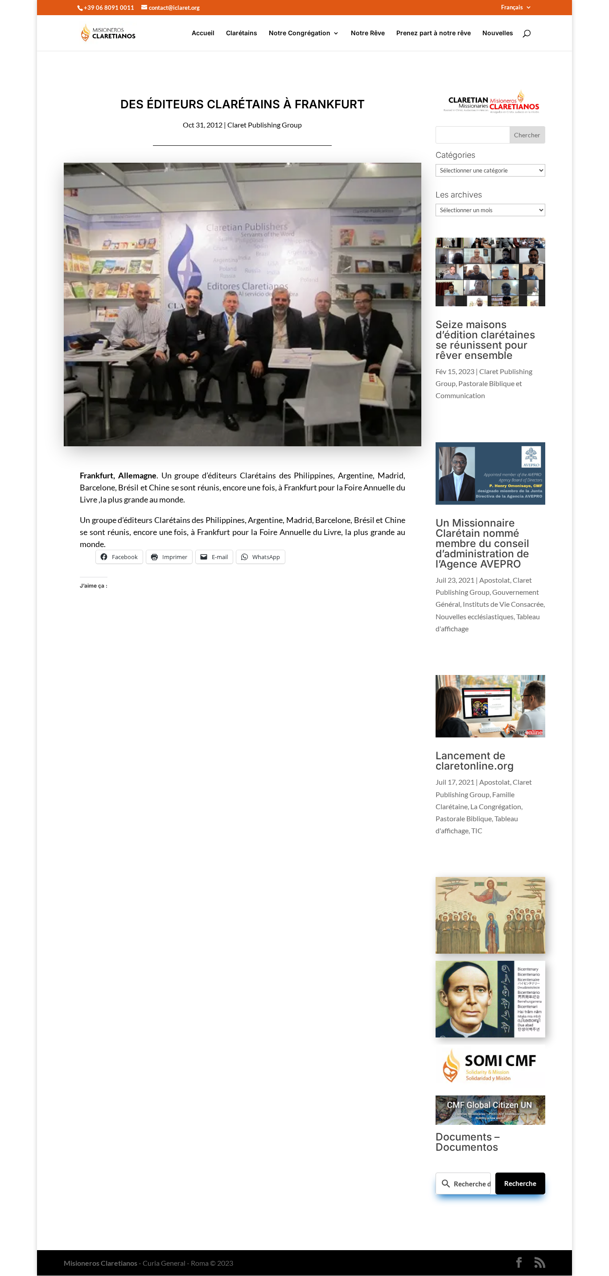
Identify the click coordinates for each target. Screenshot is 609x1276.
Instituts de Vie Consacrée (503, 604)
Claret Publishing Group (264, 124)
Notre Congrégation (299, 33)
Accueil (203, 33)
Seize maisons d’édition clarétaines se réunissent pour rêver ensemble (485, 340)
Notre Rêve (368, 33)
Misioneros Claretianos (100, 1263)
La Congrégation (495, 806)
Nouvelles (497, 33)
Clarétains (241, 33)
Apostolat (494, 580)
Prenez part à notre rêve (433, 33)
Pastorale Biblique (464, 818)
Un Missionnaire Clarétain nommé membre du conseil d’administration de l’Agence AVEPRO (482, 543)
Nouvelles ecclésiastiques (475, 616)
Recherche (520, 1183)
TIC (476, 830)
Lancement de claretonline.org (475, 760)
